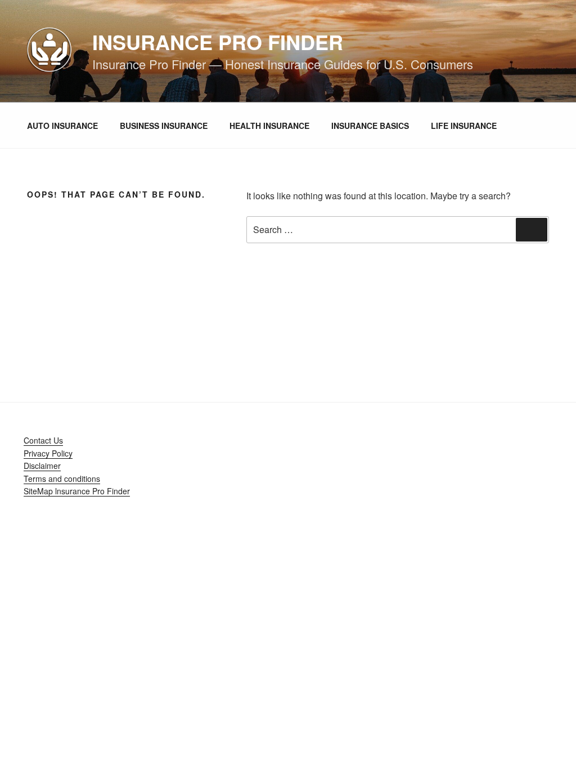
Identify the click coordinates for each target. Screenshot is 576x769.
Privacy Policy (48, 453)
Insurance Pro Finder (217, 41)
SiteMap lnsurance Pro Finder (77, 491)
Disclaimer (42, 465)
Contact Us (43, 440)
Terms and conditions (62, 478)
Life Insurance (464, 125)
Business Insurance (164, 125)
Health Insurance (269, 125)
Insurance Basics (370, 125)
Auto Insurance (62, 125)
